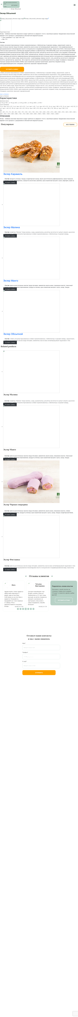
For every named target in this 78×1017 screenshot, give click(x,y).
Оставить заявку (12, 69)
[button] (4, 94)
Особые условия (7, 5)
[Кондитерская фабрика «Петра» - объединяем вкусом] (1, 4)
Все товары (70, 124)
